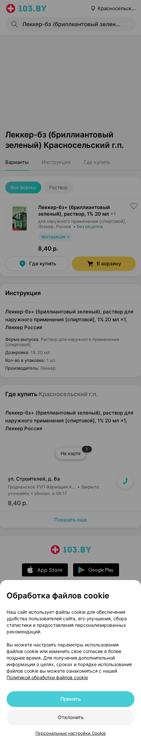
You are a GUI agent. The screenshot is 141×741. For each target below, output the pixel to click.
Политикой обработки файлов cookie (47, 677)
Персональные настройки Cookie (70, 733)
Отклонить (71, 717)
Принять (70, 699)
